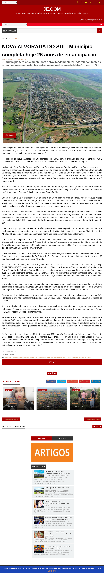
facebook (97, 426)
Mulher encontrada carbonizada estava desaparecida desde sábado (85, 400)
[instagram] (82, 2)
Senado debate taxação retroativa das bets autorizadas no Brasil (58, 518)
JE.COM (52, 9)
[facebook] (77, 2)
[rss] (95, 2)
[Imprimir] (52, 374)
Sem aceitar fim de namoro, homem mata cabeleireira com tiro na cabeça (18, 400)
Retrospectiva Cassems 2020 (57, 488)
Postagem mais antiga (93, 419)
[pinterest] (90, 2)
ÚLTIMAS (41, 438)
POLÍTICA (62, 438)
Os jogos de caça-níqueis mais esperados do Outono (57, 547)
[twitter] (99, 2)
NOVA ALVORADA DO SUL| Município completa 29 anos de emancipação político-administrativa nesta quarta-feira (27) (51, 398)
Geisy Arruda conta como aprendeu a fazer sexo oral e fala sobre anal (58, 534)
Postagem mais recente (11, 419)
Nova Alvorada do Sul (18, 59)
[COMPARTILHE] (52, 364)
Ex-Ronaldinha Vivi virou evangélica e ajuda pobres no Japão (57, 503)
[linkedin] (86, 2)
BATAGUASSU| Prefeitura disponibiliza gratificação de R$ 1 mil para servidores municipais (58, 473)
